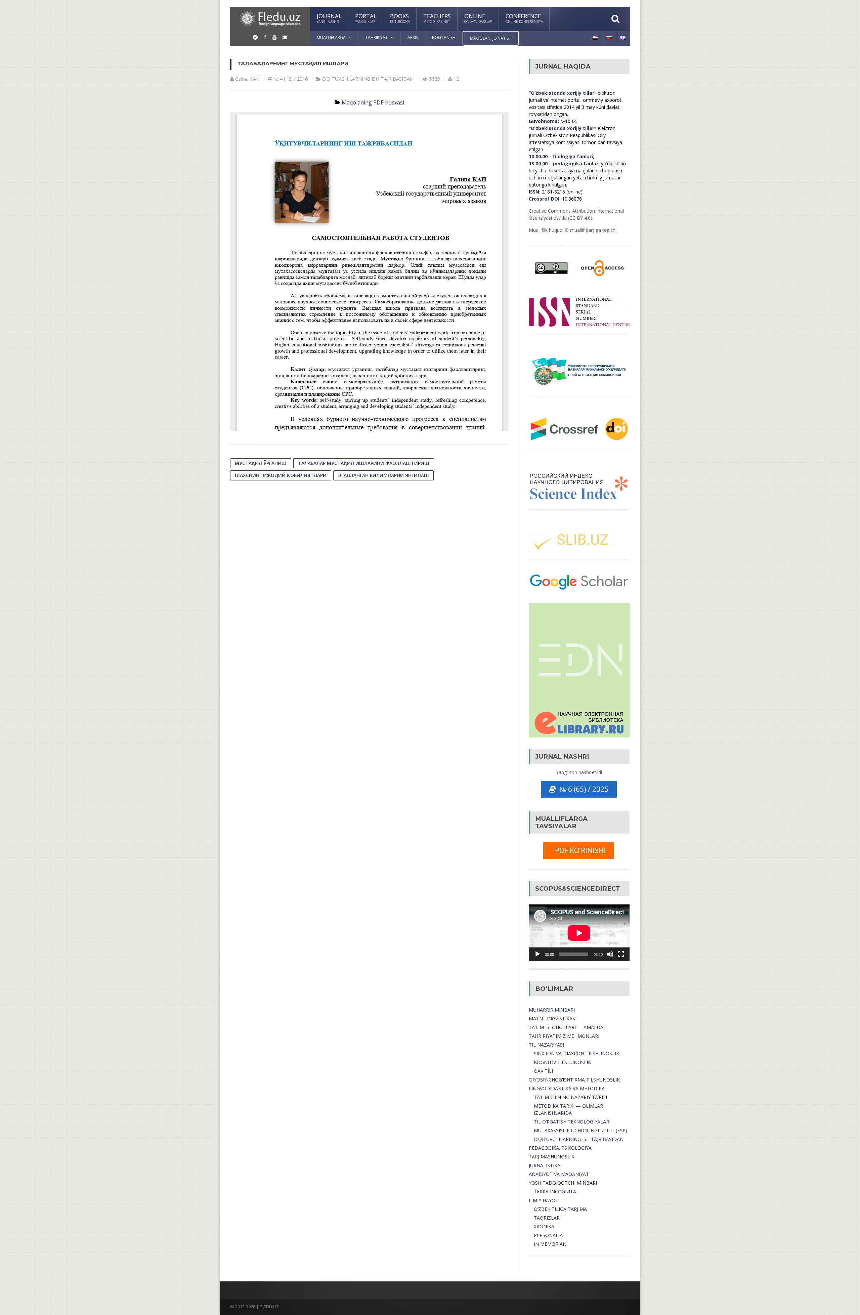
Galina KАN (247, 79)
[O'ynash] (537, 954)
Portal (366, 18)
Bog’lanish (444, 37)
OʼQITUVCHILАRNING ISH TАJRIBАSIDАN (368, 79)
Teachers (437, 18)
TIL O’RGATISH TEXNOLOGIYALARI (572, 1121)
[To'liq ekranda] (620, 954)
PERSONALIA (548, 1235)
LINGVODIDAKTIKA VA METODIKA (567, 1088)
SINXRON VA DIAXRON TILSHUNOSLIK (576, 1053)
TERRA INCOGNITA (555, 1191)
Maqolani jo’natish (491, 38)
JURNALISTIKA (544, 1165)
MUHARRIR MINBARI (552, 1010)
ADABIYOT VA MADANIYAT (559, 1174)
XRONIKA (544, 1226)
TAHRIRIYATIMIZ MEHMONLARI (564, 1036)
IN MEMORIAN (550, 1244)
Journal (329, 18)
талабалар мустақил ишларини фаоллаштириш (363, 463)
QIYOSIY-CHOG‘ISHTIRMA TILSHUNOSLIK (574, 1079)
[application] (579, 932)
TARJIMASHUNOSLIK (551, 1156)
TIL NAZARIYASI (546, 1045)
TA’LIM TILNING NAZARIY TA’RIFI (570, 1097)
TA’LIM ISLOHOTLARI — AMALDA (566, 1027)
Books (400, 18)
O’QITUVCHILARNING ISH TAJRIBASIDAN (579, 1139)
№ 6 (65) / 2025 (582, 789)
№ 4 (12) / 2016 (290, 79)
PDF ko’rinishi (579, 850)
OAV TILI (543, 1071)
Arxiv (412, 37)
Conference (524, 18)
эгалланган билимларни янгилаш (383, 475)
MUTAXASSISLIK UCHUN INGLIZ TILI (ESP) (580, 1130)
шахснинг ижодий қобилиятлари (281, 475)
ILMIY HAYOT (543, 1200)
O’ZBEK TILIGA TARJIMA (560, 1209)
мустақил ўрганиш (261, 463)
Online (478, 18)
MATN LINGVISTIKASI (552, 1018)
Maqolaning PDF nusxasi (373, 102)
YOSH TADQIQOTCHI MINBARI (563, 1183)
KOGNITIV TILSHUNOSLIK (562, 1062)
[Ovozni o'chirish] (610, 954)
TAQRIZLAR (547, 1218)
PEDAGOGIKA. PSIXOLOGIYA (560, 1148)
